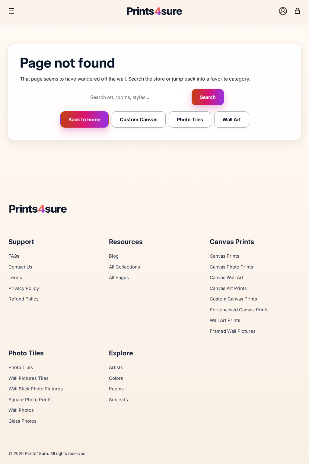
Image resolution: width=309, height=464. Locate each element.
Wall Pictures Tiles (28, 378)
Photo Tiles (190, 119)
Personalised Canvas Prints (239, 310)
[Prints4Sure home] (154, 11)
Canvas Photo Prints (231, 267)
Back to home (84, 119)
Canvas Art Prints (228, 288)
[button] (11, 10)
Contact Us (20, 267)
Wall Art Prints (225, 320)
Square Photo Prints (30, 399)
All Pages (119, 277)
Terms (15, 277)
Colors (116, 378)
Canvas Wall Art (226, 277)
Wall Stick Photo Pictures (35, 389)
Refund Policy (23, 299)
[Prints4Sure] (154, 209)
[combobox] (137, 97)
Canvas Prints (224, 256)
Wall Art (231, 119)
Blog (114, 256)
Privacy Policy (23, 288)
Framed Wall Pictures (233, 331)
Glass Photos (22, 421)
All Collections (124, 267)
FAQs (13, 256)
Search (208, 97)
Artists (116, 367)
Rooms (116, 389)
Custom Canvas (139, 119)
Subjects (118, 399)
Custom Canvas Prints (233, 299)
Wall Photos (21, 410)
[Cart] (297, 11)
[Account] (283, 11)
